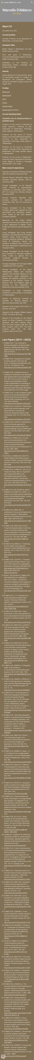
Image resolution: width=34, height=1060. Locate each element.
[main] (17, 11)
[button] (2, 2)
